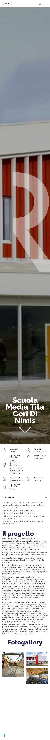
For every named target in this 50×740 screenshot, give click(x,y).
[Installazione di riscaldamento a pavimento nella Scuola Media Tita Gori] (37, 676)
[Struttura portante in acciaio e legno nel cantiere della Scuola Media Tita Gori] (13, 664)
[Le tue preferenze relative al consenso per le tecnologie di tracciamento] (4, 735)
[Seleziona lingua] (40, 4)
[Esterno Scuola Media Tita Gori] (37, 659)
